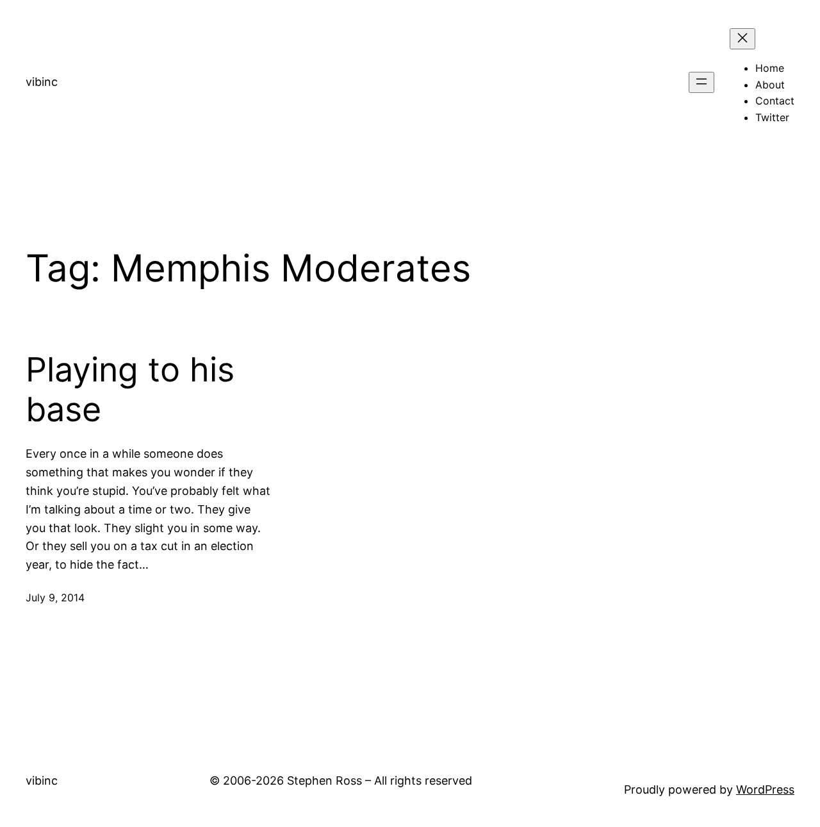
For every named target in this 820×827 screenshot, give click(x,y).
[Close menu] (742, 38)
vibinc (42, 81)
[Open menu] (701, 82)
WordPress (765, 789)
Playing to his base (130, 390)
